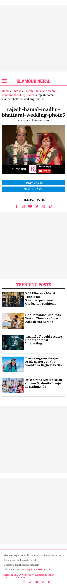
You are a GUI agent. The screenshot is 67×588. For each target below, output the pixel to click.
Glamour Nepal (42, 120)
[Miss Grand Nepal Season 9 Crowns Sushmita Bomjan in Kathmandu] (13, 385)
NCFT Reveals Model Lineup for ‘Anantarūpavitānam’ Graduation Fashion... (40, 298)
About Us (20, 577)
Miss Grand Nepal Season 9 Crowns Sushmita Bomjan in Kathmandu (45, 383)
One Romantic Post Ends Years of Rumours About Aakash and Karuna (43, 318)
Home (5, 90)
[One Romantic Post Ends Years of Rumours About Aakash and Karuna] (13, 321)
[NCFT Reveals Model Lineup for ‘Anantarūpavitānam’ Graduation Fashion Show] (13, 299)
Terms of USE (10, 575)
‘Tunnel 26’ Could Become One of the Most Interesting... (43, 340)
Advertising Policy (44, 575)
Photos (16, 90)
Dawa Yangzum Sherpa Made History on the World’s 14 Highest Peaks (43, 362)
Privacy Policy (26, 575)
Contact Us (8, 577)
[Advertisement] (33, 38)
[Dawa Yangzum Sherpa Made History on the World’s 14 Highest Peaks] (13, 364)
